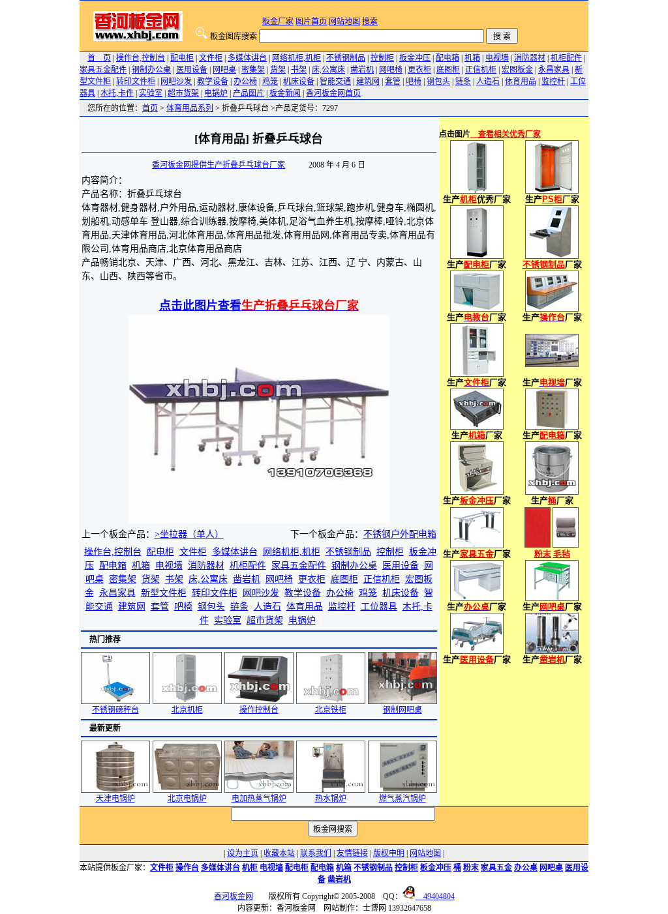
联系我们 (315, 853)
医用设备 (191, 69)
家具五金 (496, 867)
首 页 (99, 58)
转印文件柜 (135, 81)
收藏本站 (279, 853)
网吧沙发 (176, 81)
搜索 (370, 21)
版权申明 (388, 853)
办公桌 (526, 867)
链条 (463, 81)
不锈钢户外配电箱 (399, 534)
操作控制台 (259, 710)
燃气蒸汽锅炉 (402, 798)
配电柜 (182, 58)
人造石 (488, 81)
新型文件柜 (164, 593)
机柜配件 (566, 58)
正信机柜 (480, 69)
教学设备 (212, 81)
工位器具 (379, 607)
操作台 (187, 867)
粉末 (471, 867)
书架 (299, 69)
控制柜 (382, 58)
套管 (393, 81)
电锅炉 (216, 93)
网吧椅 (390, 69)
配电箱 (447, 58)
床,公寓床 (328, 69)
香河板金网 (233, 896)
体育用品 (520, 81)
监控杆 (553, 81)
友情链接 (352, 853)
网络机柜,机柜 (296, 58)
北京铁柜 (330, 710)
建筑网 (368, 81)
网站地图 (344, 21)
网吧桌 (224, 69)
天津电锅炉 (115, 798)
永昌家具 (553, 69)
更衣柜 (419, 69)
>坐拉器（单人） (189, 534)
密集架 (253, 69)
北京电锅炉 (187, 798)
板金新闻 (285, 93)
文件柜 (210, 58)
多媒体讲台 (247, 58)
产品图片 (248, 93)
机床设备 (298, 81)
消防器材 (529, 58)
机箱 (472, 58)
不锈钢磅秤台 (115, 710)
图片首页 (311, 21)
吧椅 (413, 81)
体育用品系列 (189, 108)
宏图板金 (517, 69)
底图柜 (448, 69)
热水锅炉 (330, 798)
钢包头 (438, 81)
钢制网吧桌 (402, 710)
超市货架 (183, 93)
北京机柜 (187, 710)
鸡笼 (270, 81)
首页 (150, 108)
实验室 (150, 93)
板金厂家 (278, 21)
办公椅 (245, 81)
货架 (278, 69)
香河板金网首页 (333, 93)
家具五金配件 (103, 69)
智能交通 (335, 81)
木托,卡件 (117, 93)
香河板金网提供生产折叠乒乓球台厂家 (218, 165)
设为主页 (242, 853)
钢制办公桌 (151, 69)
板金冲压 (415, 58)
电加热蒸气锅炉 (259, 798)
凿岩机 (362, 69)
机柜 (250, 867)
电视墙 (497, 58)
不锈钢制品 (345, 58)
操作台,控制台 (140, 58)
